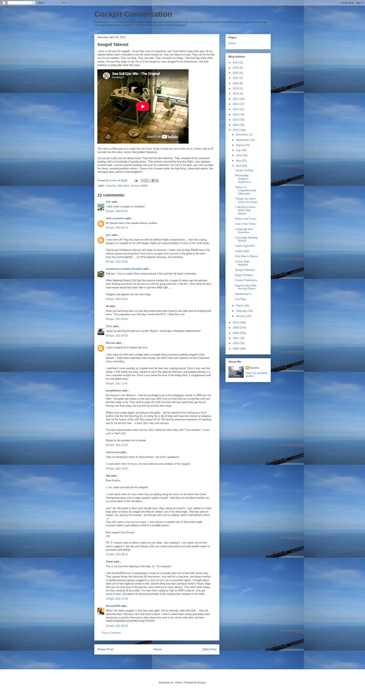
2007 (236, 338)
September (243, 139)
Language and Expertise (244, 230)
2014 (236, 114)
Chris (109, 326)
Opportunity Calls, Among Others (246, 287)
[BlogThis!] (146, 180)
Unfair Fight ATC (245, 245)
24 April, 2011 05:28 (117, 625)
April (239, 165)
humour (135, 185)
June (239, 155)
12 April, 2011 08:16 (117, 554)
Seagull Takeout (244, 269)
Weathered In (243, 293)
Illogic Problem (244, 275)
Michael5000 (113, 605)
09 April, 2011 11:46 (116, 383)
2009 (236, 327)
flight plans (123, 185)
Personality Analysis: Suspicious (243, 178)
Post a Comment (111, 632)
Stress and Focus (245, 218)
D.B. (108, 201)
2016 (236, 104)
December (242, 134)
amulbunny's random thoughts (124, 268)
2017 (236, 98)
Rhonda (110, 342)
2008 (236, 332)
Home (158, 649)
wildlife (144, 185)
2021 (236, 77)
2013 (236, 119)
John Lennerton (115, 218)
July (238, 150)
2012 (236, 124)
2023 (236, 67)
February (242, 310)
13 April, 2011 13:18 (117, 598)
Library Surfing (244, 170)
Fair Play (240, 299)
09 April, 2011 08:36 (117, 319)
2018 (236, 93)
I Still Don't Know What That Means (245, 210)
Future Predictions (246, 280)
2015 (236, 109)
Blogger (201, 682)
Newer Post (105, 649)
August (240, 144)
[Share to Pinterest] (157, 180)
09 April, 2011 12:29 (117, 445)
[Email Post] (135, 180)
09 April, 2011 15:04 (117, 468)
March (240, 305)
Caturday (111, 185)
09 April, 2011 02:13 (117, 227)
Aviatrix (254, 367)
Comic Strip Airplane (242, 263)
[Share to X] (150, 180)
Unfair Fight (242, 251)
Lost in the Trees (245, 223)
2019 (236, 88)
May (239, 160)
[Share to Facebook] (153, 180)
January (241, 315)
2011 (236, 129)
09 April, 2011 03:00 (117, 261)
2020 (236, 83)
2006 (236, 343)
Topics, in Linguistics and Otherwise (245, 190)
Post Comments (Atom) (165, 659)
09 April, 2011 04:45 (117, 299)
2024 (236, 62)
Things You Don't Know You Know (246, 200)
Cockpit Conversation (133, 14)
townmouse (113, 452)
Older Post (209, 649)
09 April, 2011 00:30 (117, 211)
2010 (236, 322)
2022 (236, 72)
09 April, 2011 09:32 (117, 335)
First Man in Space (246, 256)
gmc (108, 234)
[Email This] (142, 180)
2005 (236, 348)
